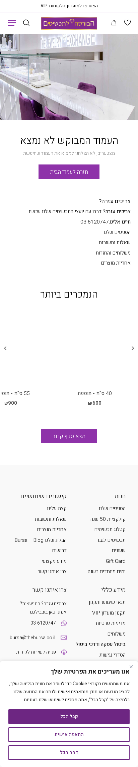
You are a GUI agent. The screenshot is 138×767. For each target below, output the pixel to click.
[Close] (131, 667)
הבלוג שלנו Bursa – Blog (41, 540)
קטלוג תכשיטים (110, 529)
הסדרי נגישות (112, 655)
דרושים (59, 550)
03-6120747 (105, 222)
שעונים (119, 550)
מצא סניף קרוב (69, 436)
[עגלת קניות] (114, 23)
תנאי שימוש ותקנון (107, 602)
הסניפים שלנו (117, 232)
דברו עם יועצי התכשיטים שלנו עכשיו (80, 212)
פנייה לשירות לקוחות (36, 652)
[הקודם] (133, 349)
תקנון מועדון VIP (109, 613)
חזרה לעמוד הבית (69, 172)
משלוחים (117, 634)
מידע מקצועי (54, 561)
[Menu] (11, 22)
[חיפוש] (26, 23)
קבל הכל (69, 716)
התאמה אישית (69, 734)
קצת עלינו (57, 508)
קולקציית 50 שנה (108, 519)
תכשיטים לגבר (111, 540)
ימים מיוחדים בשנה (107, 572)
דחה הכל (69, 752)
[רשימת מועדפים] (127, 23)
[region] (69, 714)
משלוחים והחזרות (113, 253)
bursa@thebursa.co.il (32, 637)
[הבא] (5, 349)
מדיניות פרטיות (111, 623)
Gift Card (116, 561)
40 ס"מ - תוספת (95, 393)
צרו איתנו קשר (52, 572)
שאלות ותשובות (115, 243)
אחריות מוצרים (116, 263)
